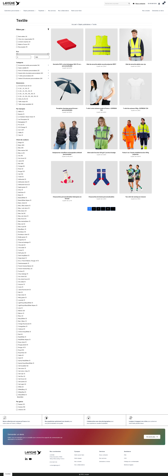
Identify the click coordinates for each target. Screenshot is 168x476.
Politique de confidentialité (131, 461)
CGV (125, 458)
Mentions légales (128, 464)
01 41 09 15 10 (152, 3)
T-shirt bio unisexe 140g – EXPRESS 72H (135, 108)
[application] (20, 10)
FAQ (125, 455)
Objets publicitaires (84, 24)
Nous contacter (103, 455)
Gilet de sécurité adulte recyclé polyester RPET (101, 64)
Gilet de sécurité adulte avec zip (136, 64)
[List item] (26, 459)
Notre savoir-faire (79, 455)
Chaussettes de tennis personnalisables (101, 197)
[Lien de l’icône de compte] (159, 3)
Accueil (74, 24)
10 (107, 209)
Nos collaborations (79, 464)
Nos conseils (77, 461)
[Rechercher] (129, 3)
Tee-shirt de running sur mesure (135, 197)
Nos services (102, 458)
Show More (20, 397)
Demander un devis (104, 461)
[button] (139, 3)
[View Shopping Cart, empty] (163, 3)
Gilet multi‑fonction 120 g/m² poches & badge (101, 152)
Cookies (7, 474)
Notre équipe (78, 458)
